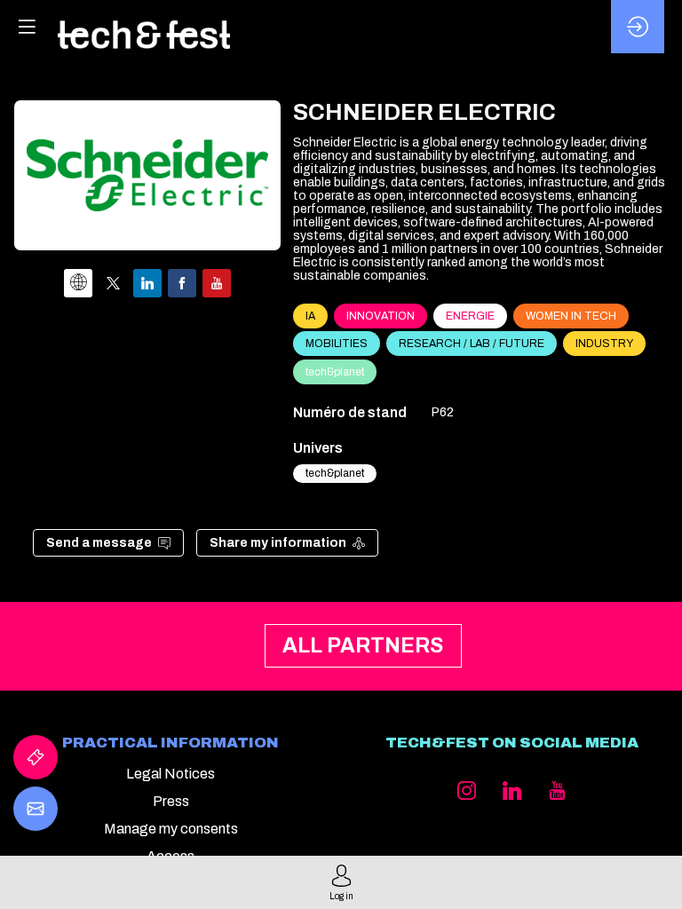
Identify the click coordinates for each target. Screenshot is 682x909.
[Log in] (637, 26)
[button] (26, 26)
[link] (35, 757)
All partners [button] (363, 647)
